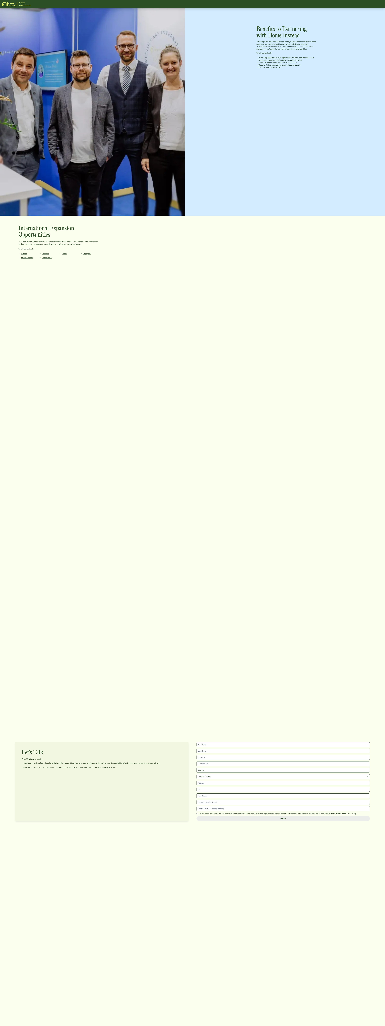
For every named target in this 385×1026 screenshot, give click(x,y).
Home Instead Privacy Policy (346, 814)
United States (47, 258)
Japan (64, 254)
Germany (45, 254)
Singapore (87, 254)
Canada (24, 254)
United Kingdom (27, 258)
